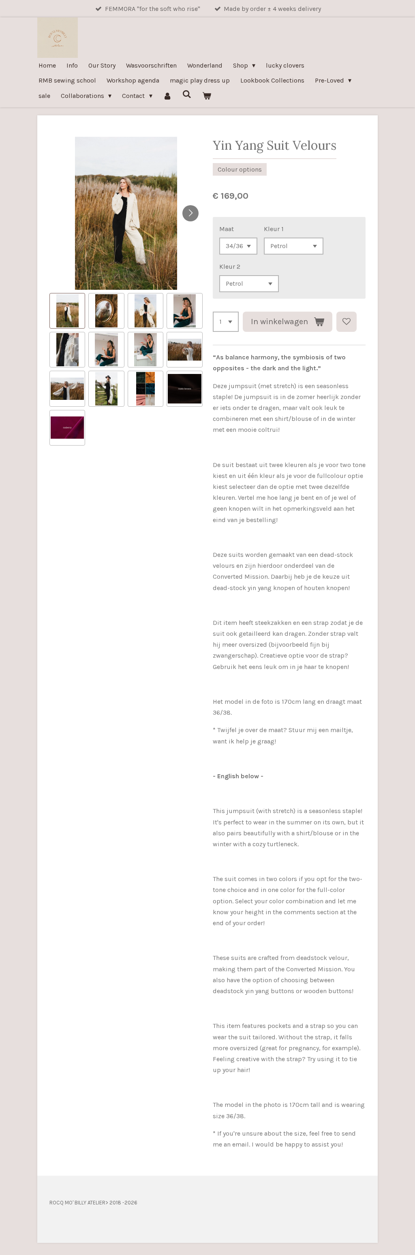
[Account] (167, 95)
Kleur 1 (274, 229)
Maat (226, 229)
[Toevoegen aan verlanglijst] (346, 322)
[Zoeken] (187, 94)
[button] (67, 311)
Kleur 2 (229, 266)
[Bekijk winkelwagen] (206, 95)
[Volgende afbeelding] (190, 213)
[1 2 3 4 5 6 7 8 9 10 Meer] (226, 322)
